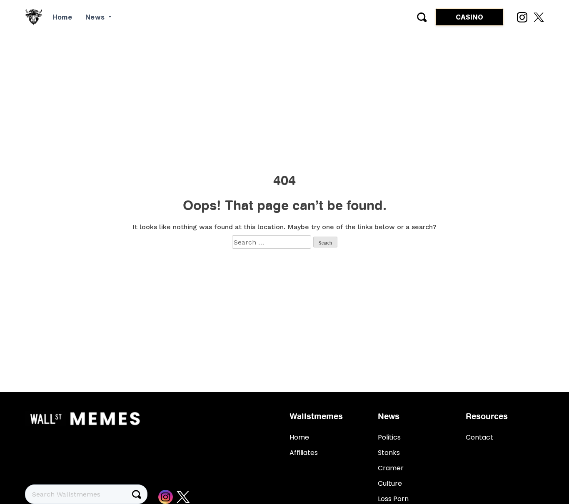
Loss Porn (393, 499)
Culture (390, 483)
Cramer (391, 468)
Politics (389, 437)
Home (62, 17)
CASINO (469, 17)
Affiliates (303, 452)
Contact (479, 437)
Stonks (389, 452)
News (96, 17)
